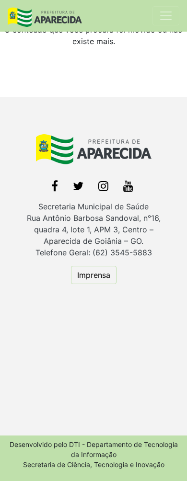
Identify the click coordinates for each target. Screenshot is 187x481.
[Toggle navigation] (165, 15)
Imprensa (93, 275)
